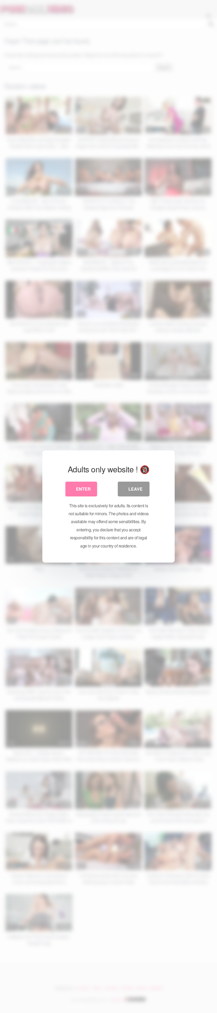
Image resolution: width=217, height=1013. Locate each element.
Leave (135, 489)
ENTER (83, 489)
